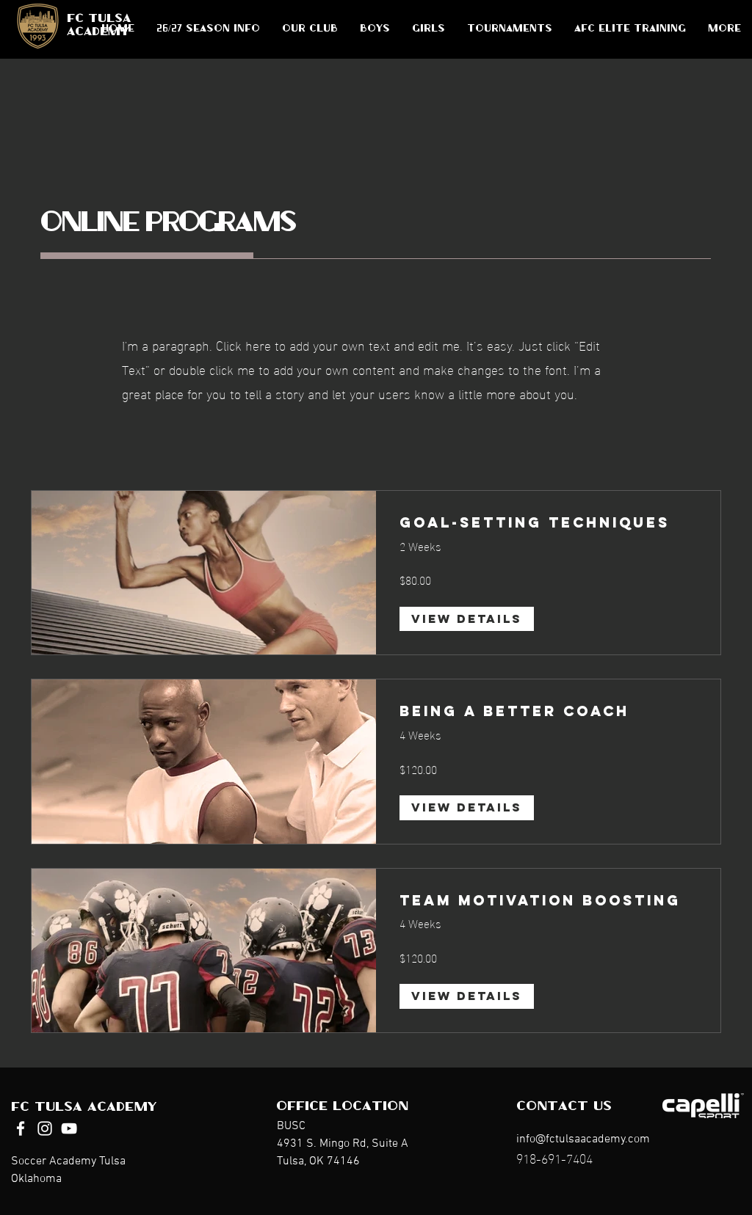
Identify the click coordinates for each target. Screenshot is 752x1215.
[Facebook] (20, 1128)
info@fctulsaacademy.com (583, 1139)
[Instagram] (44, 1128)
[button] (375, 29)
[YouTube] (69, 1128)
